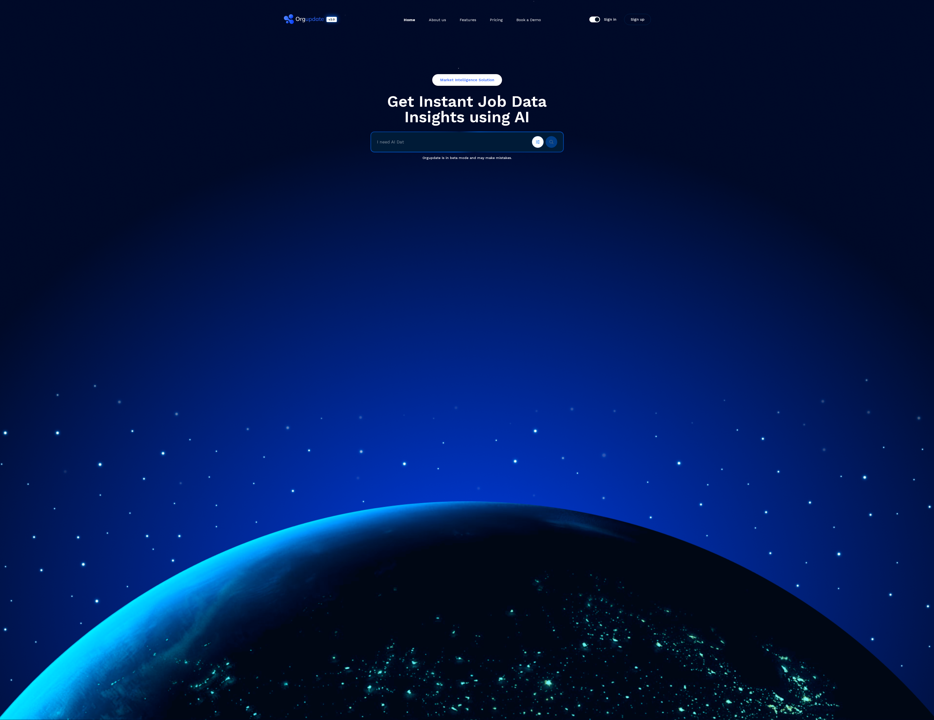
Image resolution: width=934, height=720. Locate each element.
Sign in (610, 19)
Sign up (638, 19)
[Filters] (538, 142)
